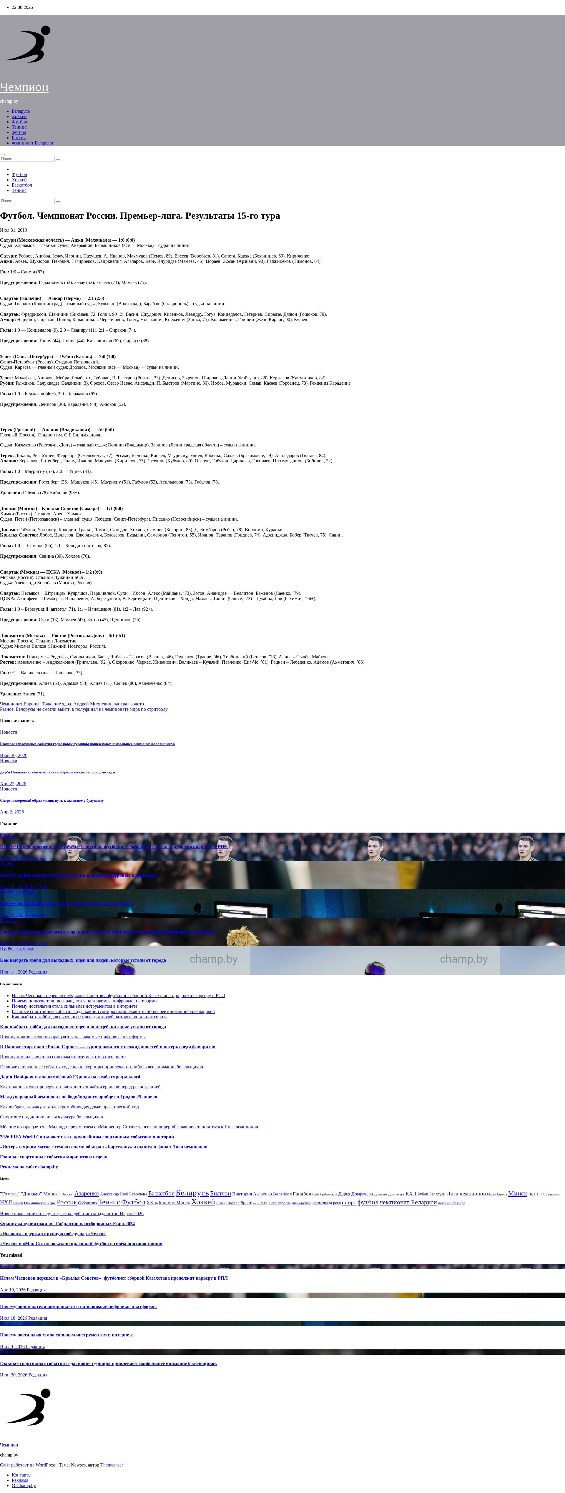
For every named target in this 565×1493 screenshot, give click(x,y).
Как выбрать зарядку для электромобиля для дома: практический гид (69, 1106)
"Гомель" (10, 1194)
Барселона (138, 1194)
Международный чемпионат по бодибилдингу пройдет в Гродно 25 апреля (78, 1096)
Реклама (20, 1480)
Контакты (21, 1474)
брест (246, 1202)
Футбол (19, 121)
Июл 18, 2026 (14, 886)
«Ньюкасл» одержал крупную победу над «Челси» (53, 1233)
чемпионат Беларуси (32, 142)
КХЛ (411, 1194)
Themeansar (111, 1464)
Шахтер (233, 1203)
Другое (7, 863)
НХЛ (6, 1202)
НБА (532, 1194)
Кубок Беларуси (432, 1194)
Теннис (19, 126)
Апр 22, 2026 (13, 783)
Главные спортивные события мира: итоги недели (53, 1156)
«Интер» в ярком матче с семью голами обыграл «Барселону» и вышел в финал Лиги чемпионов (103, 1146)
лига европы (279, 1203)
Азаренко (86, 1193)
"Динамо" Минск (39, 1194)
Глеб (315, 1194)
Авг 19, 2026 (13, 858)
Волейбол (282, 1193)
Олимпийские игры (40, 1203)
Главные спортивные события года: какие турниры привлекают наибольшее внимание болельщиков (87, 744)
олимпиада (322, 1202)
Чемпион (24, 87)
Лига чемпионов (466, 1193)
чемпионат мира (451, 1203)
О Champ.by (24, 1485)
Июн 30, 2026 (13, 755)
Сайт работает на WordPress (28, 1464)
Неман (18, 1203)
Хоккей (19, 116)
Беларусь (21, 111)
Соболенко (87, 1203)
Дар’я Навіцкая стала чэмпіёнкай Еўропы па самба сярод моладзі (57, 772)
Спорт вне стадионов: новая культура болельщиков (51, 1116)
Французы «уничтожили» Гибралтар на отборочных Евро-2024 (67, 1223)
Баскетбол (22, 184)
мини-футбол (301, 1203)
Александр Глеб (114, 1194)
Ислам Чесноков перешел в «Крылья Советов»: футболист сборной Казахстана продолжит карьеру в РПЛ (114, 846)
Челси (220, 1203)
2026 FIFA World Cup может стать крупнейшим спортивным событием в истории (87, 1136)
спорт (349, 1202)
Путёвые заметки (17, 891)
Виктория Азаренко (252, 1193)
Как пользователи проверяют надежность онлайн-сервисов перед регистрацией (80, 1086)
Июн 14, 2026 (14, 971)
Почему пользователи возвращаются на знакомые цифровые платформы (78, 875)
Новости (8, 732)
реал (337, 1203)
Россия (19, 137)
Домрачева (396, 1194)
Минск (517, 1193)
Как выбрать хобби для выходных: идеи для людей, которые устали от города (83, 960)
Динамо (380, 1194)
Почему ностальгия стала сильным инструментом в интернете (66, 903)
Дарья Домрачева (355, 1193)
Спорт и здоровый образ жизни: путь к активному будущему (52, 800)
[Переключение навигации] (2, 154)
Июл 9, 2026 (13, 915)
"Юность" (66, 1194)
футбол (19, 132)
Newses (78, 1464)
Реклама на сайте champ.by (29, 1166)
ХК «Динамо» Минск (168, 1202)
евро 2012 (260, 1203)
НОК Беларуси (548, 1194)
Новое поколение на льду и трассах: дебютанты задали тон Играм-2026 (72, 1213)
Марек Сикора (497, 1194)
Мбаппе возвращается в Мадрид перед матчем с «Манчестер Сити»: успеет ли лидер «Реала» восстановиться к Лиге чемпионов (129, 1126)
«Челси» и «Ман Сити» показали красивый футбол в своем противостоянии (81, 1243)
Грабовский (328, 1194)
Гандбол (302, 1194)
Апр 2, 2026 (12, 811)
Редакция (36, 858)
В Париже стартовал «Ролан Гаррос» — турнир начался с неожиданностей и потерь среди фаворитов (107, 1046)
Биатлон (220, 1193)
